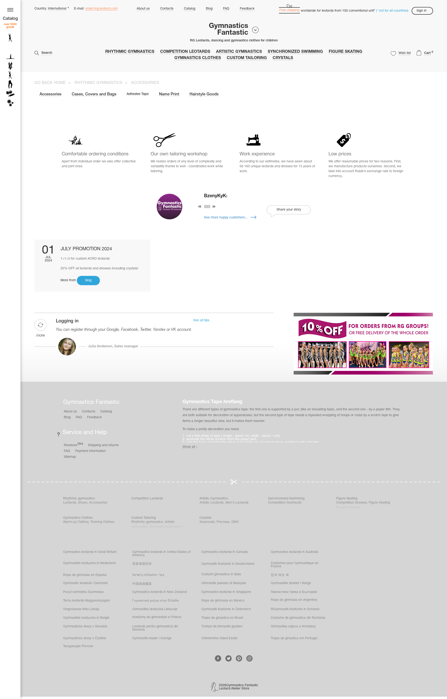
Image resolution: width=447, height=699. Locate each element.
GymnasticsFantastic (228, 29)
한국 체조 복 (280, 575)
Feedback (247, 8)
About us (143, 8)
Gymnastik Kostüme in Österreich (226, 609)
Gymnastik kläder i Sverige (152, 638)
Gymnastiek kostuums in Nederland (89, 563)
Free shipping (289, 10)
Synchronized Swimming (295, 52)
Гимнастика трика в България (294, 592)
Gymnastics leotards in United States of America (161, 554)
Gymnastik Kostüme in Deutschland (227, 563)
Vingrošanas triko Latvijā (81, 609)
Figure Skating (345, 52)
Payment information (90, 451)
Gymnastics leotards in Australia (294, 552)
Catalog (189, 8)
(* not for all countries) (392, 10)
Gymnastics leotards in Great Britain (90, 552)
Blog (209, 8)
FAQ (226, 8)
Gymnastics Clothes (197, 58)
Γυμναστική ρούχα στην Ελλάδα (155, 600)
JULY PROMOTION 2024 (86, 249)
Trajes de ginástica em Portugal (294, 638)
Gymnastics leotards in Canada (224, 552)
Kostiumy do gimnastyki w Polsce (156, 617)
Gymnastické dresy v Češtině (84, 638)
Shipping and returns (103, 445)
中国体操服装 (142, 583)
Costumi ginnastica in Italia (221, 574)
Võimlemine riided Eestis (219, 638)
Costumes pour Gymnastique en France (294, 565)
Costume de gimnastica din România (298, 617)
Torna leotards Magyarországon (86, 600)
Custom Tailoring (247, 58)
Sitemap (70, 456)
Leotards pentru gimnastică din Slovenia (155, 628)
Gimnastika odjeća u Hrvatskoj (293, 626)
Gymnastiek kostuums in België (86, 617)
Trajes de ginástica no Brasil (222, 617)
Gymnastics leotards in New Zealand (159, 592)
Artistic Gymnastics (239, 52)
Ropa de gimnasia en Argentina (294, 600)
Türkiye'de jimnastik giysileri (221, 626)
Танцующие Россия (78, 646)
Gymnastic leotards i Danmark (85, 583)
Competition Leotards (185, 52)
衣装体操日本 (142, 563)
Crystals (283, 58)
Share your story (289, 209)
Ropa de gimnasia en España (85, 575)
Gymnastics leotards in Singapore (226, 592)
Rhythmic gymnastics (129, 52)
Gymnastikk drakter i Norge (291, 583)
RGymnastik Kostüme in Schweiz (295, 609)
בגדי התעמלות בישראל (148, 575)
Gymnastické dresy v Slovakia (85, 626)
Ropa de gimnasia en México (222, 600)
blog (88, 280)
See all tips (201, 320)
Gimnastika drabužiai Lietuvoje (154, 609)
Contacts (166, 8)
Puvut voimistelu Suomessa (83, 592)
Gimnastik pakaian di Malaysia (223, 583)
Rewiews (73, 445)
